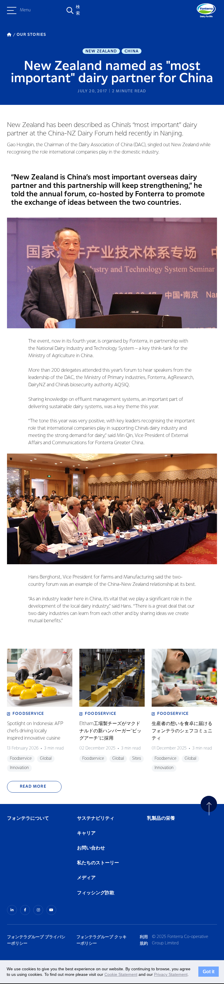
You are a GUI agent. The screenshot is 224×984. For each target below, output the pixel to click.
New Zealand (101, 51)
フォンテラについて (28, 818)
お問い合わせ (91, 848)
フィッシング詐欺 (95, 892)
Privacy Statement (171, 974)
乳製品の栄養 (161, 818)
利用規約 (144, 940)
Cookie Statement (120, 974)
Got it (208, 971)
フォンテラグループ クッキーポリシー (101, 940)
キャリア (86, 833)
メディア (86, 877)
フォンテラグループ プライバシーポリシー (36, 940)
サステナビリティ (95, 818)
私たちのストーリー (98, 862)
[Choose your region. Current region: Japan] (48, 10)
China (132, 51)
